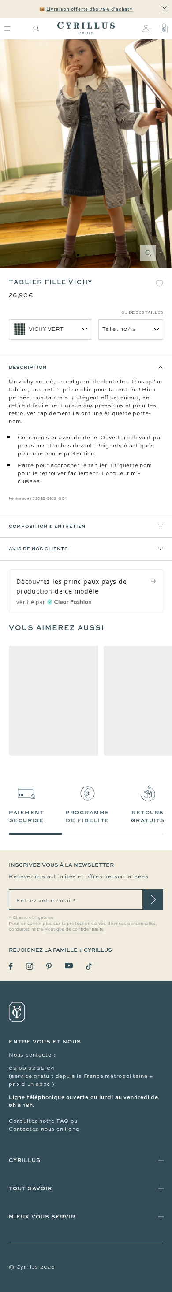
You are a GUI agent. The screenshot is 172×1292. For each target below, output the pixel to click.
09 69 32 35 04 (32, 1068)
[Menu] (7, 28)
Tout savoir (30, 1188)
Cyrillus (25, 1160)
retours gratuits (148, 816)
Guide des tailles (142, 312)
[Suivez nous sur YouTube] (69, 966)
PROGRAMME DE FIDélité (87, 816)
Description (28, 367)
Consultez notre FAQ (39, 1121)
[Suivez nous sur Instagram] (29, 966)
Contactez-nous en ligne (44, 1128)
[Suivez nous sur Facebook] (11, 966)
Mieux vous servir (42, 1216)
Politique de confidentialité (74, 929)
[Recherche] (36, 28)
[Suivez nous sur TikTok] (89, 966)
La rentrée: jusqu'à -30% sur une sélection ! (85, 9)
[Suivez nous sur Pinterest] (49, 966)
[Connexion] (145, 28)
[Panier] (164, 28)
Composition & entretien (47, 526)
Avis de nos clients (38, 549)
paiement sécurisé (26, 816)
